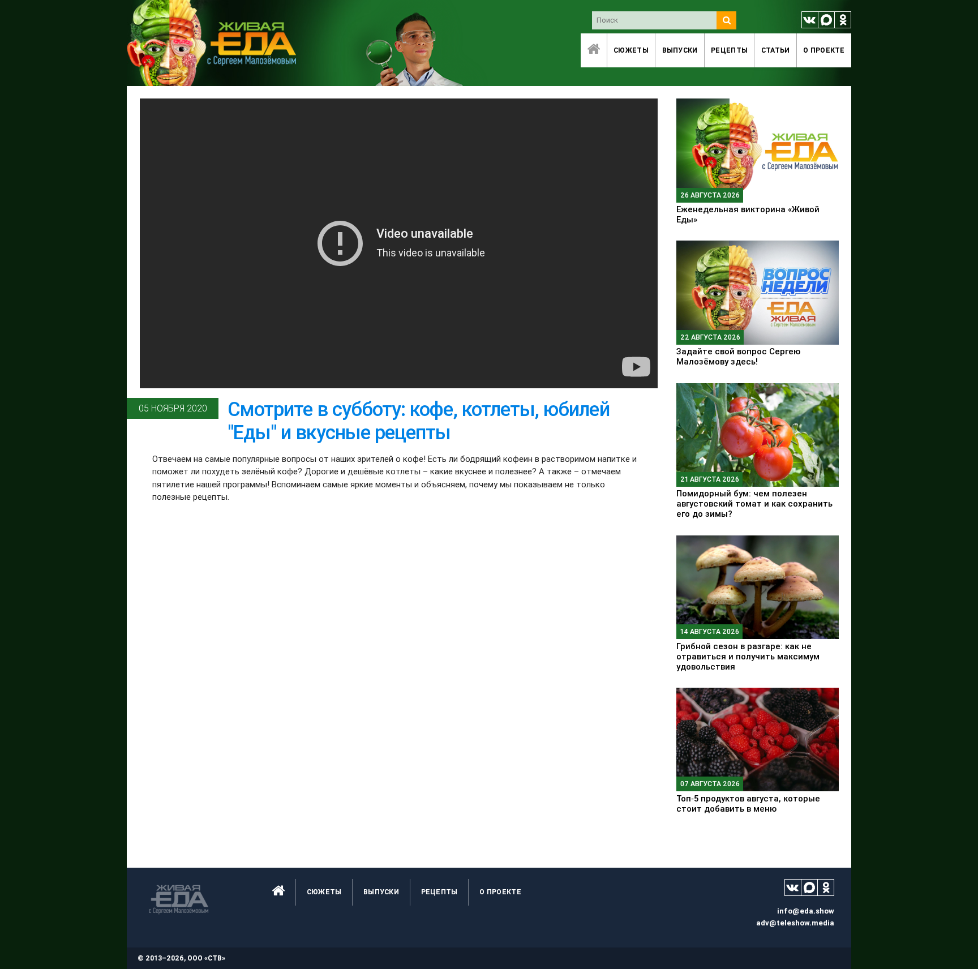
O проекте (824, 50)
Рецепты (729, 50)
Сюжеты (631, 50)
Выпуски (680, 50)
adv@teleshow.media (795, 923)
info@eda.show (805, 911)
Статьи (775, 50)
